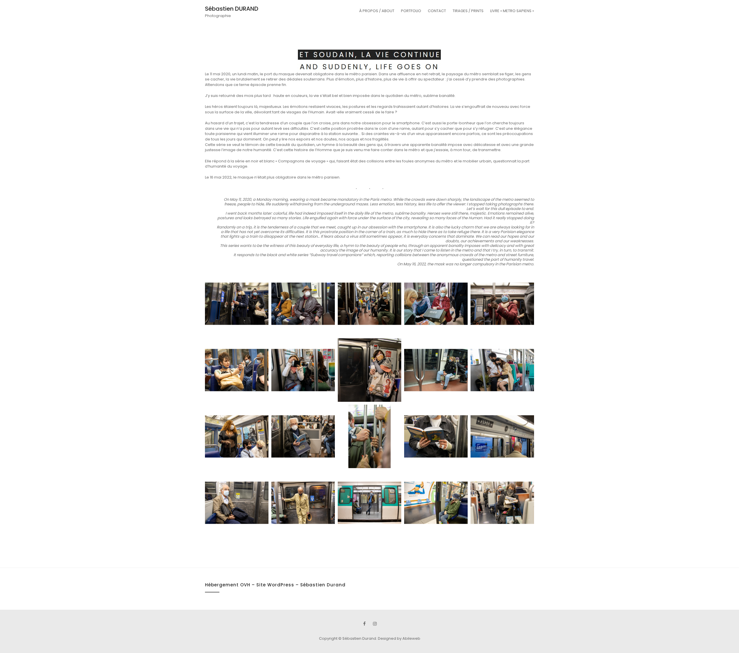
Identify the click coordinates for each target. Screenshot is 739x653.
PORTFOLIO (411, 11)
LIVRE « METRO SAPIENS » (512, 11)
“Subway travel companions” (336, 255)
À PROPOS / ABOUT (376, 11)
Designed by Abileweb (399, 638)
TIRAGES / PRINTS (468, 11)
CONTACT (437, 11)
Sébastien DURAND (231, 9)
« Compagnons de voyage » (301, 161)
